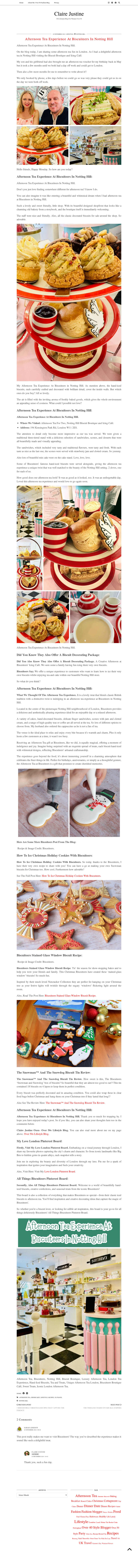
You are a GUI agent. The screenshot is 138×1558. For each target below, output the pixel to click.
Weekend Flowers (107, 1543)
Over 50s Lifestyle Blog (36, 1133)
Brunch (83, 1501)
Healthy (102, 1516)
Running (75, 1538)
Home (21, 2)
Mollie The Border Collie (109, 1522)
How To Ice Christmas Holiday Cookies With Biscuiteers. (71, 875)
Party (82, 1533)
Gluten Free (84, 1516)
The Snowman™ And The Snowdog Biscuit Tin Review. (75, 1102)
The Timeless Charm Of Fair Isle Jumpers (102, 1406)
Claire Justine (69, 13)
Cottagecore (111, 1501)
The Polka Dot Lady (104, 1538)
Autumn (100, 1496)
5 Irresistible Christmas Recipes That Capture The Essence (40, 1407)
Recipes (51, 1397)
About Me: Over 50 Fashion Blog (39, 2)
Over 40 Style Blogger (96, 1527)
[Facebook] (115, 2)
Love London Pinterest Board (59, 1171)
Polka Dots (89, 1534)
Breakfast (75, 1500)
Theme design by (109, 1555)
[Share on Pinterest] (27, 1393)
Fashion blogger (92, 1511)
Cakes (89, 1500)
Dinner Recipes (108, 1506)
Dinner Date (35, 1397)
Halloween (93, 1516)
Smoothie (85, 1538)
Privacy (56, 2)
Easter (118, 1506)
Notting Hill (23, 1401)
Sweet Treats (94, 1538)
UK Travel (58, 1397)
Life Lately (111, 1516)
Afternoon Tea (24, 1397)
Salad (80, 1538)
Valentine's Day (96, 1543)
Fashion (76, 1511)
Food (117, 1511)
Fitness (105, 1512)
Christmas (97, 1501)
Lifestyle (69, 34)
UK (119, 1538)
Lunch (98, 1522)
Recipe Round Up (99, 1534)
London (92, 1522)
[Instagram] (108, 2)
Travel (114, 1538)
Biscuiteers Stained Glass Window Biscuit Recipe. (70, 995)
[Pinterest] (112, 2)
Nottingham (77, 1528)
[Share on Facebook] (23, 1393)
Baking (113, 1496)
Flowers (110, 1512)
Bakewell (107, 1496)
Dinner (80, 1506)
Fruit (78, 1517)
